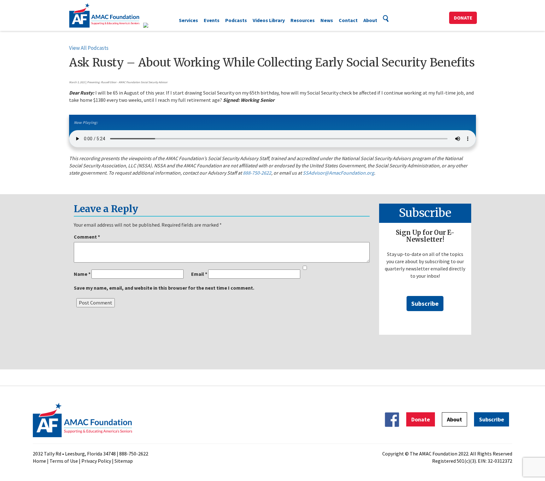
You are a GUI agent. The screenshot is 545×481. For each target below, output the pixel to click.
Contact (348, 20)
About (370, 20)
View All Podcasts (88, 47)
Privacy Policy (96, 461)
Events (212, 20)
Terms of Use (64, 461)
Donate (463, 17)
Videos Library (269, 20)
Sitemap (123, 461)
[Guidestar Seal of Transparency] (153, 25)
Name (82, 274)
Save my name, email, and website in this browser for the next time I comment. (164, 288)
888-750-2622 (257, 173)
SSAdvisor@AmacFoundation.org (338, 173)
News (326, 20)
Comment (87, 237)
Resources (302, 20)
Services (188, 20)
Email (199, 274)
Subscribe (425, 303)
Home (39, 461)
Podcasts (236, 20)
